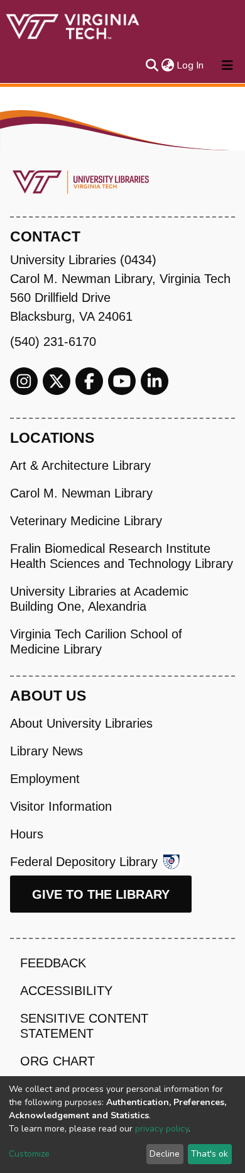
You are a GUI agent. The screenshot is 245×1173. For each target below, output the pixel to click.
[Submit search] (152, 65)
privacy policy (161, 1129)
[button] (167, 65)
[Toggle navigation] (227, 65)
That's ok (209, 1154)
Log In (191, 65)
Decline (165, 1154)
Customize (29, 1154)
